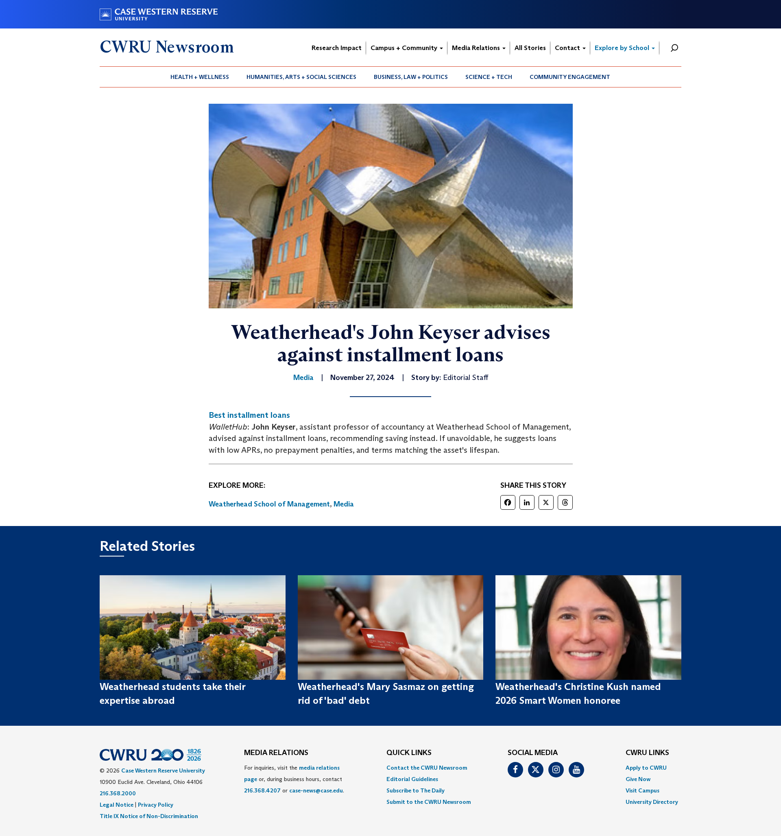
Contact (568, 48)
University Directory (652, 801)
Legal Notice (116, 804)
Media (344, 504)
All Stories (530, 48)
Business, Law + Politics (411, 77)
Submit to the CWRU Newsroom (428, 801)
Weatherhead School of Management (269, 504)
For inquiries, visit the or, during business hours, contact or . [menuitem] (294, 779)
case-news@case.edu (316, 790)
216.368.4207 (262, 790)
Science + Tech (488, 77)
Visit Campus (642, 790)
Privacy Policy (155, 804)
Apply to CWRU (646, 767)
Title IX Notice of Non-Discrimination (149, 816)
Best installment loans (249, 415)
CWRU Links (647, 753)
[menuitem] (200, 77)
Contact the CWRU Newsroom (426, 767)
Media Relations (477, 48)
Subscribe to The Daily (415, 790)
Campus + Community (405, 48)
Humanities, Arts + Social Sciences (301, 77)
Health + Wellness (199, 77)
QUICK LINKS (409, 753)
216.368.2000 (118, 793)
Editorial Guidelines (412, 779)
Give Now (638, 779)
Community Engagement (570, 77)
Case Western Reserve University (163, 770)
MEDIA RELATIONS (276, 753)
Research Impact (337, 48)
